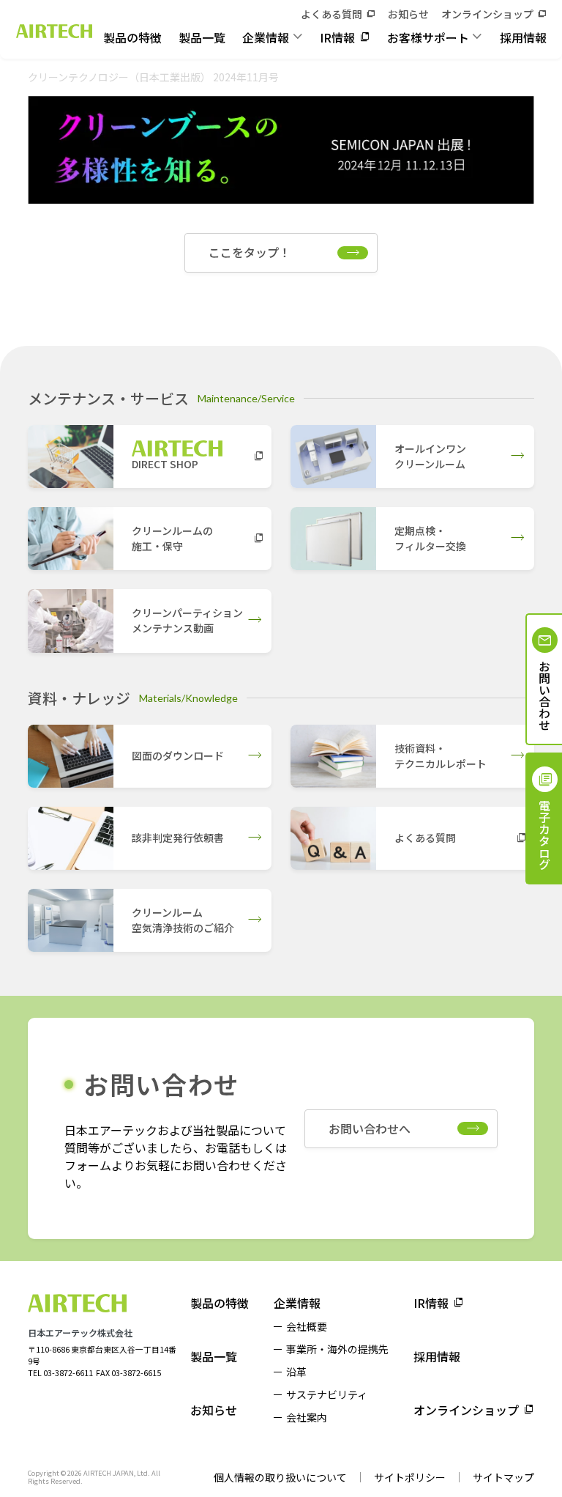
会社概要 (306, 1326)
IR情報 (337, 37)
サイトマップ (503, 1477)
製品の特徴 (132, 37)
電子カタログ (544, 834)
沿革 (296, 1371)
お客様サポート (428, 37)
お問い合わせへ (370, 1128)
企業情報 (265, 37)
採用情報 (523, 37)
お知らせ (408, 14)
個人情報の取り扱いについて (280, 1477)
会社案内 (306, 1417)
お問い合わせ (544, 695)
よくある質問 (331, 14)
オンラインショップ (487, 14)
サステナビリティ (326, 1394)
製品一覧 (202, 37)
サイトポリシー (410, 1477)
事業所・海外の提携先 (337, 1349)
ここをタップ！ (250, 252)
